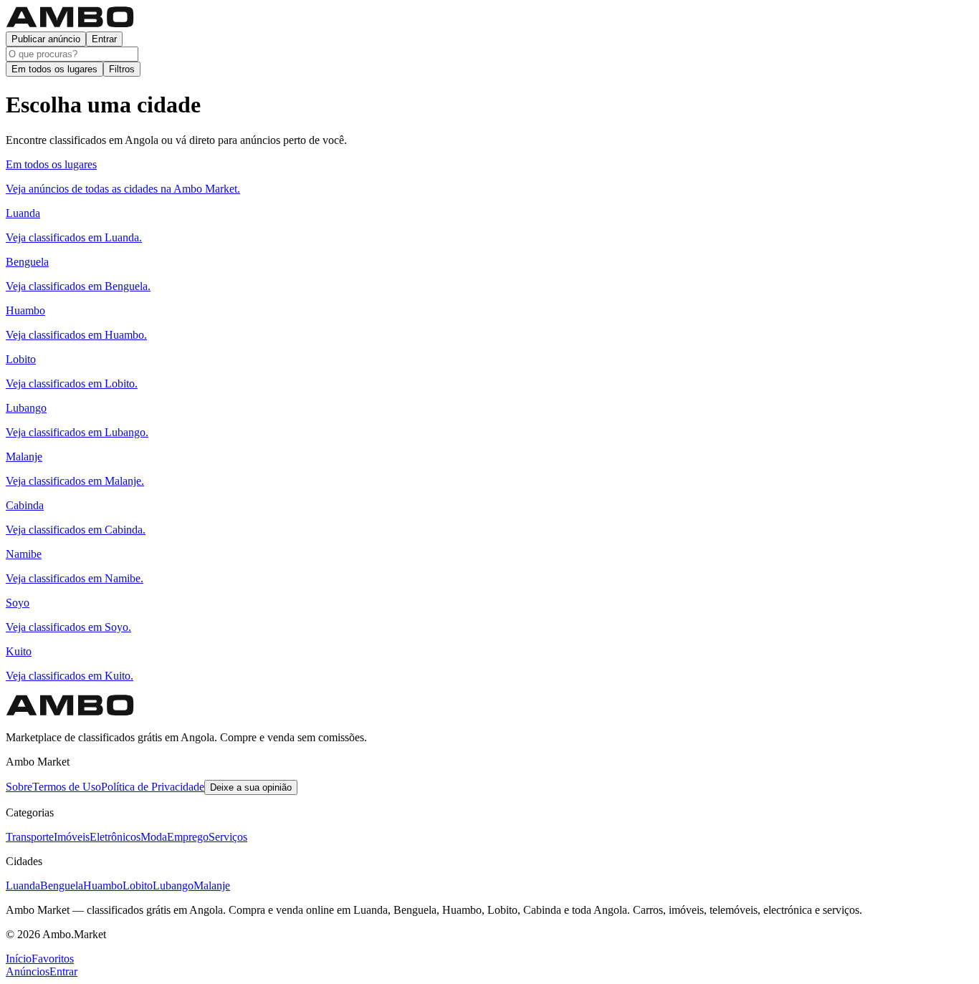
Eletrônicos (115, 837)
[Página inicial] (70, 25)
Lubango (173, 885)
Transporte (30, 837)
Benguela (61, 885)
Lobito (138, 885)
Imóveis (72, 837)
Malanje (212, 885)
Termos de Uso (66, 787)
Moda (153, 837)
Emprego (188, 837)
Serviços (228, 837)
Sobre (19, 787)
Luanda (23, 885)
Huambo (103, 885)
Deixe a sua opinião (251, 787)
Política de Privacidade (152, 787)
